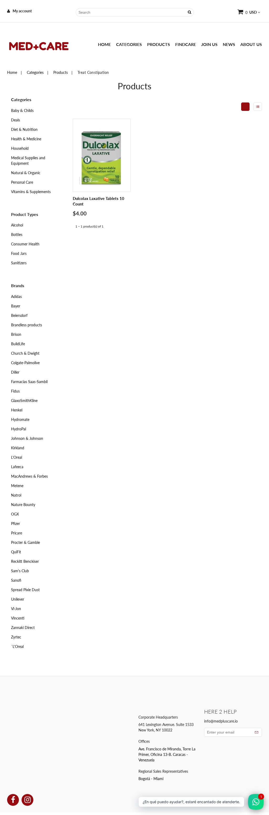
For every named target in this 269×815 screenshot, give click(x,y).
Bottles (16, 234)
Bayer (15, 306)
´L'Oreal (17, 646)
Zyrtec (16, 637)
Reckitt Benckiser (25, 561)
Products (158, 44)
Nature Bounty (23, 504)
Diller (15, 372)
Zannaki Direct (23, 627)
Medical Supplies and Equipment (28, 161)
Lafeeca (17, 467)
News (229, 44)
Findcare (185, 44)
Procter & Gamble (25, 542)
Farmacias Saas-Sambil (29, 381)
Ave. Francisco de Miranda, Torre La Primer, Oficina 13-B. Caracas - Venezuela (166, 754)
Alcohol (17, 225)
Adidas (16, 296)
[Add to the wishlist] (121, 170)
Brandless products (26, 325)
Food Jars (19, 253)
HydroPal (18, 429)
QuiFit (16, 552)
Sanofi (16, 580)
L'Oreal (16, 457)
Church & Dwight (25, 353)
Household (20, 148)
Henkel (16, 410)
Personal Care (22, 182)
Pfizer (15, 523)
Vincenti (17, 618)
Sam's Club (20, 571)
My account (22, 11)
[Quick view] (121, 159)
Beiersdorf (19, 315)
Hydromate (20, 419)
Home (104, 44)
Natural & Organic (25, 173)
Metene (17, 485)
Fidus (15, 391)
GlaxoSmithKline (24, 400)
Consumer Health (25, 244)
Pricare (16, 533)
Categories (129, 44)
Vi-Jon (16, 608)
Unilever (17, 599)
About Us (251, 44)
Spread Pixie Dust (25, 589)
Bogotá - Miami (150, 778)
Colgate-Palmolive (25, 362)
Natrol (16, 495)
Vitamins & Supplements (31, 191)
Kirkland (17, 448)
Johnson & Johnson (27, 438)
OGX (15, 514)
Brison (16, 334)
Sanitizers (19, 263)
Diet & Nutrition (24, 129)
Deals (15, 120)
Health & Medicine (26, 139)
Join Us (209, 44)
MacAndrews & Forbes (29, 476)
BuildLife (18, 344)
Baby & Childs (22, 110)
